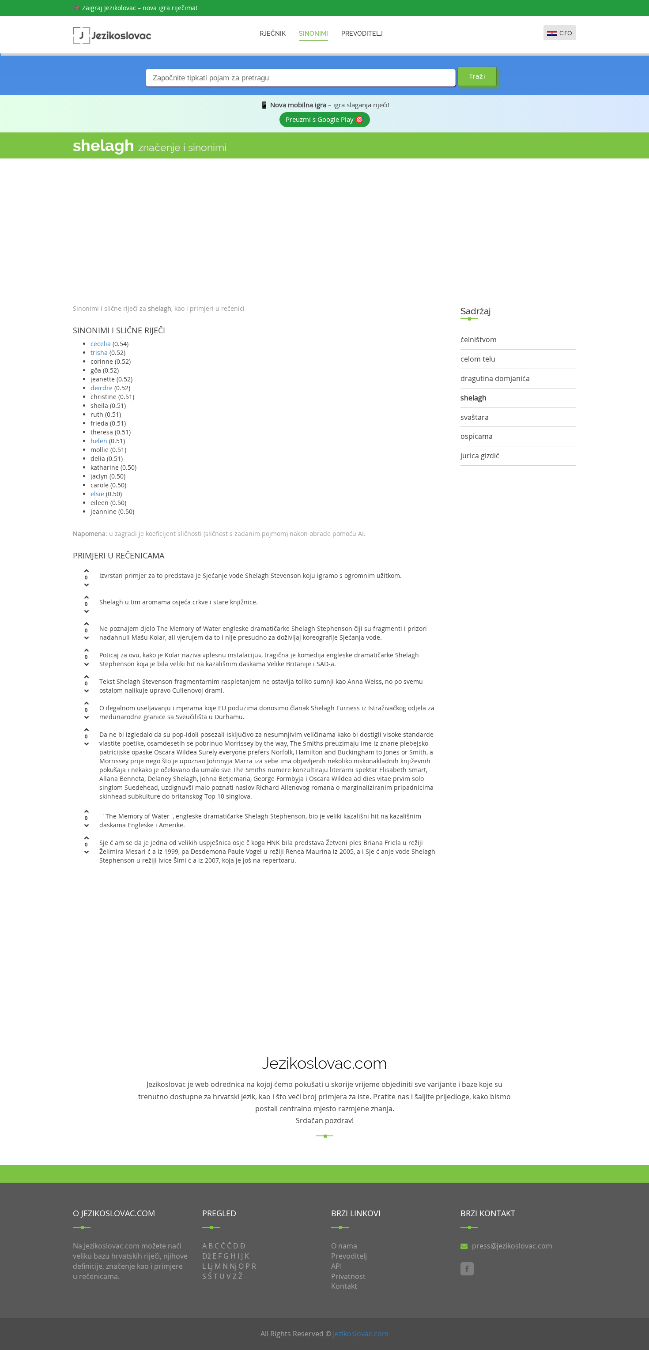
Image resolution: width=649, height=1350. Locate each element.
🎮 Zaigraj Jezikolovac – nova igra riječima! (135, 8)
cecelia (101, 343)
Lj (210, 1266)
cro (566, 32)
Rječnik (273, 33)
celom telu (477, 359)
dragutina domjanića (495, 378)
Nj (233, 1266)
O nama (344, 1246)
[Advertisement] (260, 229)
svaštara (474, 417)
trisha (99, 352)
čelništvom (478, 339)
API (336, 1266)
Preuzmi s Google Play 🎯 (325, 119)
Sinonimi (313, 33)
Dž (206, 1256)
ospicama (476, 436)
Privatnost (348, 1276)
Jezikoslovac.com (361, 1334)
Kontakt (344, 1286)
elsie (97, 494)
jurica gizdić (479, 455)
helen (99, 441)
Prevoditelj (362, 33)
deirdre (102, 388)
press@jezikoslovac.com (512, 1246)
